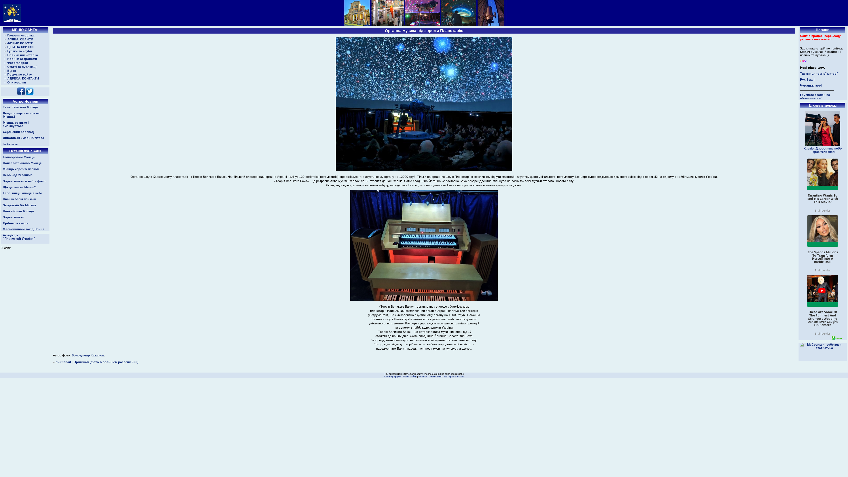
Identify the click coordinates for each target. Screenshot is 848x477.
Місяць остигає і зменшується (16, 124)
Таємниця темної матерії (819, 73)
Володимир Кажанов (88, 355)
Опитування (16, 82)
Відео (11, 70)
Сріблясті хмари (15, 223)
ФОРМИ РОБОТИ (20, 43)
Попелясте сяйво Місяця (22, 163)
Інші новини (10, 144)
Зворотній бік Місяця (19, 205)
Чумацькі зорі (811, 85)
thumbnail (63, 362)
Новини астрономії (22, 59)
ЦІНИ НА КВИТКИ (20, 47)
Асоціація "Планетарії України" (19, 237)
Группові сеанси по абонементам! (815, 96)
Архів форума (392, 376)
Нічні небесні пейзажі (19, 199)
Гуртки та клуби (19, 51)
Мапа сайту (409, 376)
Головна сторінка (20, 35)
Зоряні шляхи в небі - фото (24, 181)
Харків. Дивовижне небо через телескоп (823, 150)
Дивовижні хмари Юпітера (23, 138)
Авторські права (454, 376)
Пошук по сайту (19, 74)
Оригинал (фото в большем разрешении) (106, 362)
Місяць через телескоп (21, 169)
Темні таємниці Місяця (20, 107)
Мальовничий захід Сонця (23, 229)
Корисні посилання (430, 376)
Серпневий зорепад (18, 132)
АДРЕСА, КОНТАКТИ (23, 78)
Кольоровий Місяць (19, 157)
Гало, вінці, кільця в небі (22, 193)
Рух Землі (807, 79)
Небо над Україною (17, 175)
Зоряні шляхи (13, 217)
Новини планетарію (22, 55)
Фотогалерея (17, 62)
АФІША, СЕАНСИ (20, 39)
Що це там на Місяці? (19, 187)
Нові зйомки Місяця (18, 211)
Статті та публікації (22, 66)
